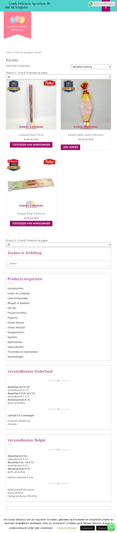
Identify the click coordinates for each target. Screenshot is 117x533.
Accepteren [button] (87, 528)
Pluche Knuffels (17, 312)
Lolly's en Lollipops (19, 293)
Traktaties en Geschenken (23, 351)
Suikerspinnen (16, 347)
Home (8, 52)
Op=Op (12, 308)
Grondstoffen (15, 288)
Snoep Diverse (16, 322)
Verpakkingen (15, 356)
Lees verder (70, 147)
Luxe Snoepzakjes (18, 298)
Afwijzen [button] (102, 528)
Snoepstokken (16, 332)
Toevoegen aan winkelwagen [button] (31, 144)
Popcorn (13, 317)
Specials (12, 337)
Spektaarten (15, 342)
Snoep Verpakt (16, 327)
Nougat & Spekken (19, 303)
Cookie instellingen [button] (66, 528)
